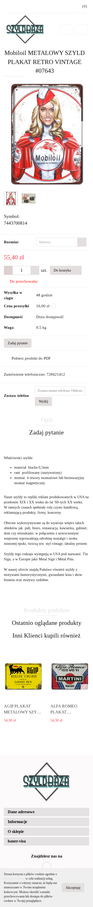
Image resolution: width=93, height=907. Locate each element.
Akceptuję (73, 888)
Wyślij (43, 401)
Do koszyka (63, 270)
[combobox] (61, 242)
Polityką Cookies (14, 878)
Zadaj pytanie (18, 343)
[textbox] (57, 242)
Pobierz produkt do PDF (31, 358)
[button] (46, 812)
